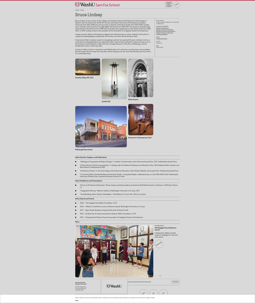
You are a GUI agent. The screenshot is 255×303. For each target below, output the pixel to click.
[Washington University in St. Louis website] (114, 287)
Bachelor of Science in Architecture (165, 31)
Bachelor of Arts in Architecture (164, 29)
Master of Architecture (162, 28)
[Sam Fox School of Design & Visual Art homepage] (97, 4)
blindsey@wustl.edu (161, 38)
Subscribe (175, 282)
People (77, 10)
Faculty (82, 10)
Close (76, 300)
